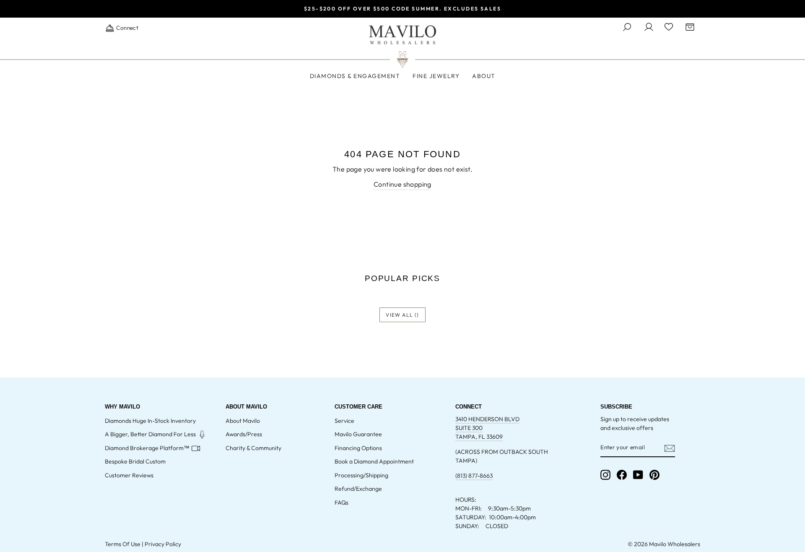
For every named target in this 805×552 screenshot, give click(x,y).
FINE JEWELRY (436, 76)
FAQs (341, 502)
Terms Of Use (122, 544)
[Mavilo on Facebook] (622, 475)
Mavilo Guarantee (358, 434)
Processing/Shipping (361, 475)
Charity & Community (253, 448)
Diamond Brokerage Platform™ (147, 448)
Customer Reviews (129, 475)
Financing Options (358, 448)
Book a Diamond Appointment (374, 461)
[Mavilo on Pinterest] (654, 475)
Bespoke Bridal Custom (135, 461)
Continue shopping (402, 184)
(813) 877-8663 (474, 475)
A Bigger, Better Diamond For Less (150, 434)
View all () (402, 315)
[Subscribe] (669, 448)
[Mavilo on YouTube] (638, 475)
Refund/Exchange (358, 488)
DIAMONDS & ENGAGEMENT (355, 76)
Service (344, 420)
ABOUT (484, 76)
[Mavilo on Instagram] (605, 475)
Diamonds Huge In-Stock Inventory (150, 420)
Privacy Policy (163, 544)
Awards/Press (244, 434)
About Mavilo (243, 420)
